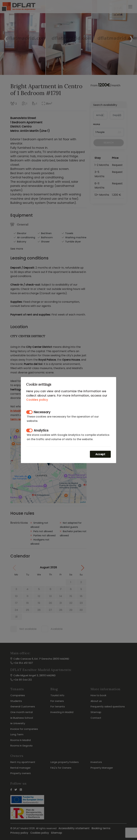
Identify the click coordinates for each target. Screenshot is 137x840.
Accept (100, 454)
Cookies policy (37, 400)
